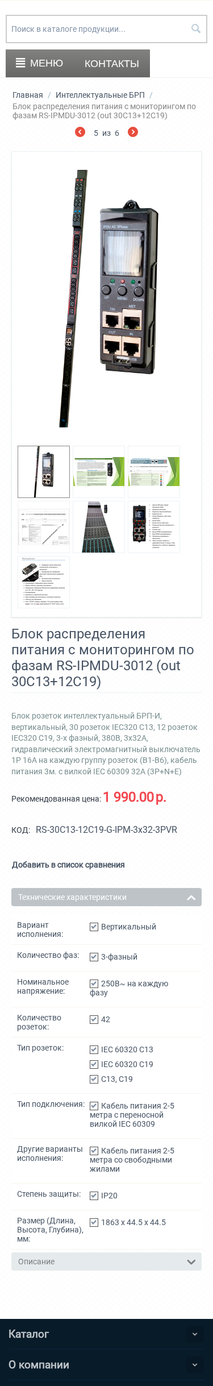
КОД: (20, 830)
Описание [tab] (36, 1261)
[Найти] (196, 29)
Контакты (112, 63)
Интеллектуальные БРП (100, 94)
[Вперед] (133, 133)
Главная (27, 94)
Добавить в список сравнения (68, 864)
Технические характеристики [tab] (72, 897)
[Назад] (80, 133)
